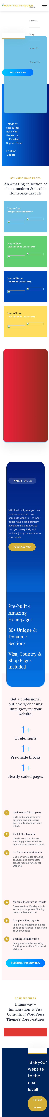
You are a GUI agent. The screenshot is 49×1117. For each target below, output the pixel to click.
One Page (38, 222)
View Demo (13, 222)
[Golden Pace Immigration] (17, 5)
